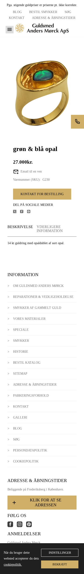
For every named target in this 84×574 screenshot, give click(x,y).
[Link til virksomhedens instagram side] (21, 526)
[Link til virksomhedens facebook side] (12, 526)
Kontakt (16, 18)
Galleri (20, 417)
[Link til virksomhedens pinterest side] (30, 526)
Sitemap (20, 373)
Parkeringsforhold (31, 395)
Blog (17, 12)
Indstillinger (60, 552)
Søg (68, 12)
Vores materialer (29, 318)
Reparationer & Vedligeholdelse (43, 297)
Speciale (21, 329)
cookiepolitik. (13, 564)
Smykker (21, 340)
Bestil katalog (26, 362)
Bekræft (59, 564)
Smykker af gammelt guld (37, 308)
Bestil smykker (43, 12)
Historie (20, 351)
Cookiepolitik (25, 461)
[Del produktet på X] (16, 212)
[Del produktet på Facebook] (23, 212)
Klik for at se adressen (45, 502)
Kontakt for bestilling (42, 194)
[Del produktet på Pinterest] (30, 212)
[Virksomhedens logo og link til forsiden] (42, 35)
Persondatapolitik (30, 450)
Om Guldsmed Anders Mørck (38, 286)
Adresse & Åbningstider (53, 18)
